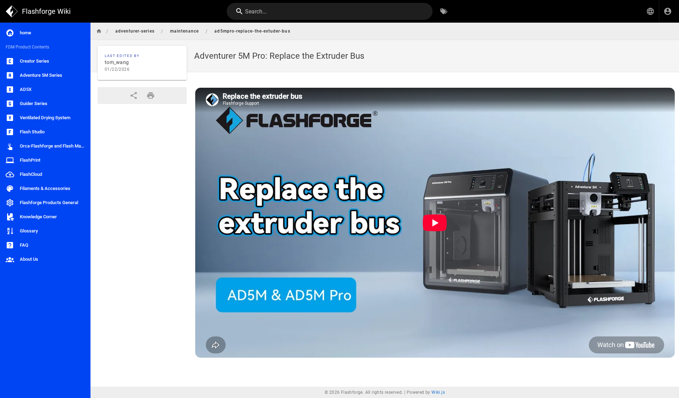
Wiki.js (438, 392)
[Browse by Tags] (443, 11)
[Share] (133, 95)
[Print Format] (150, 95)
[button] (650, 11)
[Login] (667, 11)
